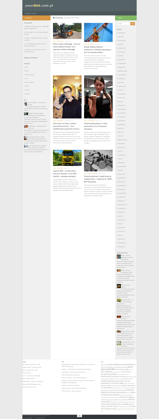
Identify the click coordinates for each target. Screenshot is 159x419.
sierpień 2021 (121, 143)
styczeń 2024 (121, 120)
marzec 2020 (121, 174)
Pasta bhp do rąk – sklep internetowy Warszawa (74, 388)
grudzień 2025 (122, 63)
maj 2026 (120, 44)
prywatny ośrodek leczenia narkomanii (117, 391)
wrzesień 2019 (122, 185)
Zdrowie (28, 94)
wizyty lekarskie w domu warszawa (122, 409)
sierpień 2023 (121, 124)
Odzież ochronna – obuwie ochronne (31, 367)
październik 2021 (122, 140)
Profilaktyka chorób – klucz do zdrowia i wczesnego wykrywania (128, 344)
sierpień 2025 (121, 78)
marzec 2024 (121, 117)
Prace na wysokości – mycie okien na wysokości (74, 377)
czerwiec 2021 (122, 147)
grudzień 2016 (122, 243)
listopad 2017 (121, 201)
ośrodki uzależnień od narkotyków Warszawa (120, 387)
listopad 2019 (121, 182)
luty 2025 (120, 101)
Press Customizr (41, 418)
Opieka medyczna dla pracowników (36, 137)
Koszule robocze (26, 373)
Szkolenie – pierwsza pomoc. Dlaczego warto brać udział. (76, 369)
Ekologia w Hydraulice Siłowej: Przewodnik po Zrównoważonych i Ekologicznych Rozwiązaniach (35, 115)
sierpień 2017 (121, 212)
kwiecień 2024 (122, 113)
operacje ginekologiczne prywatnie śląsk (115, 382)
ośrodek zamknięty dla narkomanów (111, 385)
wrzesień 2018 (122, 193)
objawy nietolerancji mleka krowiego (117, 378)
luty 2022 (120, 136)
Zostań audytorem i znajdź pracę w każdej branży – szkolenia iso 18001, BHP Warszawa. (98, 179)
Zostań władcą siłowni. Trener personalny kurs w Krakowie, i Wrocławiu (95, 126)
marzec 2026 (121, 52)
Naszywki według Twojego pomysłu (31, 384)
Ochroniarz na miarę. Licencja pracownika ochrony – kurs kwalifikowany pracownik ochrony (66, 126)
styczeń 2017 (121, 239)
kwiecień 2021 (122, 155)
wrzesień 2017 (122, 208)
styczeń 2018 (121, 197)
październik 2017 (122, 204)
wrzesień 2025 (122, 75)
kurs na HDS (130, 369)
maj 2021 (120, 151)
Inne (27, 78)
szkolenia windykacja (126, 397)
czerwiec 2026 (122, 40)
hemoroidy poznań (121, 369)
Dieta (27, 71)
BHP (85, 173)
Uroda (27, 90)
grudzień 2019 (122, 178)
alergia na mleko (104, 364)
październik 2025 (122, 71)
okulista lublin (119, 381)
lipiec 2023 (121, 128)
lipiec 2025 (121, 82)
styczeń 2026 (121, 59)
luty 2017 (120, 235)
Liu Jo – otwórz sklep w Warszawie (31, 376)
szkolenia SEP (108, 397)
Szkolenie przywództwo (121, 399)
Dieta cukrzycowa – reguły (127, 331)
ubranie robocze (113, 406)
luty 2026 (120, 56)
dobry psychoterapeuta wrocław (118, 367)
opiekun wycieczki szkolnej (129, 383)
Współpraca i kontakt (30, 13)
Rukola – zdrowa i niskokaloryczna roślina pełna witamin (127, 257)
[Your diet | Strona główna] (39, 5)
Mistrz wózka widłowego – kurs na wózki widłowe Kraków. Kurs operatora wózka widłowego (66, 47)
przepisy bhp (128, 392)
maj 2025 (120, 90)
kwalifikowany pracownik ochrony (113, 376)
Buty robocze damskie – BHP (29, 370)
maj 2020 (120, 170)
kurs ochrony (106, 371)
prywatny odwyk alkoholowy (117, 390)
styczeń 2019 (121, 189)
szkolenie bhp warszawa (107, 399)
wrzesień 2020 (122, 166)
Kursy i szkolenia (58, 41)
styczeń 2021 (121, 162)
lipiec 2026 (121, 36)
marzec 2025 (121, 98)
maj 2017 (120, 224)
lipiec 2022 (121, 132)
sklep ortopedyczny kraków (118, 393)
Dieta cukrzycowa (30, 74)
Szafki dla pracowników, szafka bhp (37, 146)
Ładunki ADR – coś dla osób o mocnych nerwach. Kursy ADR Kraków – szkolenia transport (64, 173)
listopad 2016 (121, 246)
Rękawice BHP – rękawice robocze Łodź (32, 381)
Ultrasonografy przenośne (124, 406)
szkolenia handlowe (123, 395)
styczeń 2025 (121, 105)
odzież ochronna (128, 378)
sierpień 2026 (121, 33)
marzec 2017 (121, 231)
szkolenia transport (115, 397)
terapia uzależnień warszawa (116, 402)
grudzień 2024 (122, 109)
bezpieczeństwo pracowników (120, 364)
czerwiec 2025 (122, 86)
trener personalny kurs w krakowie (128, 402)
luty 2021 (120, 159)
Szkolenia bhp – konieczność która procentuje (73, 372)
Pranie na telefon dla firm (28, 378)
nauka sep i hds (107, 378)
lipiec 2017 (121, 216)
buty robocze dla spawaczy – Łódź (31, 364)
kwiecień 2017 (122, 227)
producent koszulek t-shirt (29, 387)
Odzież (27, 86)
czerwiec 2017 (122, 220)
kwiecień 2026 (122, 48)
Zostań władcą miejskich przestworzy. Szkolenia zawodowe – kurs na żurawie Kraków (98, 49)
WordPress (29, 418)
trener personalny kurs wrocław (114, 404)
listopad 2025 (121, 67)
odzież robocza (107, 381)
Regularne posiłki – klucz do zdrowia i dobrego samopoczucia (125, 302)
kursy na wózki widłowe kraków (123, 374)
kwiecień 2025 (122, 94)
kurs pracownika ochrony (117, 372)
